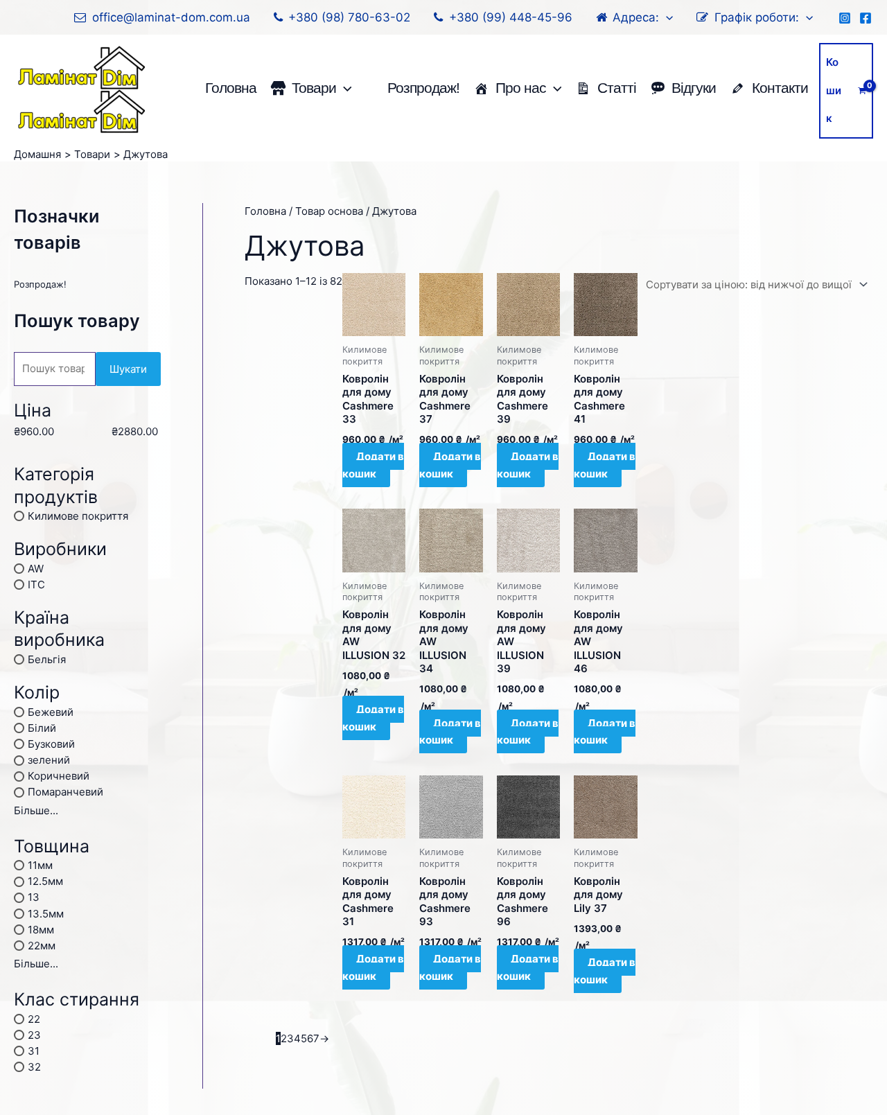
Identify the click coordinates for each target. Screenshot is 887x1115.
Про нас (520, 88)
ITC (36, 583)
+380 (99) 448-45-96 (510, 17)
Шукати (128, 369)
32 (34, 1066)
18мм (41, 929)
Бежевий (50, 711)
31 (33, 1050)
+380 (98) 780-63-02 (349, 17)
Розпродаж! (423, 88)
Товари (314, 88)
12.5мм (45, 881)
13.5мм (46, 913)
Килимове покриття (78, 516)
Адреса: (636, 17)
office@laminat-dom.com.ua (171, 17)
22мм (41, 945)
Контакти (780, 88)
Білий (42, 727)
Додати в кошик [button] (373, 465)
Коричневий (58, 775)
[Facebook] (865, 18)
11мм (40, 865)
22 (34, 1018)
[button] (666, 17)
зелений (49, 759)
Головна (230, 88)
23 (34, 1034)
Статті (616, 88)
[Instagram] (844, 18)
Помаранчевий (65, 791)
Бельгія (47, 659)
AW (36, 567)
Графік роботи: (756, 17)
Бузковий (51, 743)
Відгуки (693, 88)
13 (33, 897)
